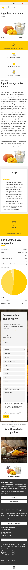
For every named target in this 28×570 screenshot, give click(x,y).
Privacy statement (17, 409)
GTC (17, 560)
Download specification (14, 75)
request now (14, 497)
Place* (5, 385)
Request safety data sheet (14, 66)
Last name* (7, 357)
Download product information (14, 57)
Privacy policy (10, 560)
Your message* (8, 392)
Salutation (6, 349)
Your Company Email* (9, 361)
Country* (6, 373)
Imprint (3, 560)
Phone (6, 365)
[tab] (14, 179)
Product (6, 388)
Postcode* (6, 381)
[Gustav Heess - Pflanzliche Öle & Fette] (8, 7)
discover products (14, 501)
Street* (6, 377)
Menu (14, 568)
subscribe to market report (14, 523)
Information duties (5, 562)
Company (6, 369)
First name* (7, 353)
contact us (14, 540)
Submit (6, 416)
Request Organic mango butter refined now (14, 48)
